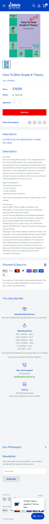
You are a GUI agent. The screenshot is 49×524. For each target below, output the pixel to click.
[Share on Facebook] (29, 122)
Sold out (24, 112)
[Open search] (33, 5)
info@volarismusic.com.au (24, 376)
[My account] (39, 5)
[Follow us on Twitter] (9, 499)
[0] (44, 5)
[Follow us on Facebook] (4, 499)
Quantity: (7, 102)
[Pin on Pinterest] (34, 122)
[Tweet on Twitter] (39, 122)
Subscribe (11, 479)
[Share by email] (44, 122)
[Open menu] (4, 6)
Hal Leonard (9, 81)
